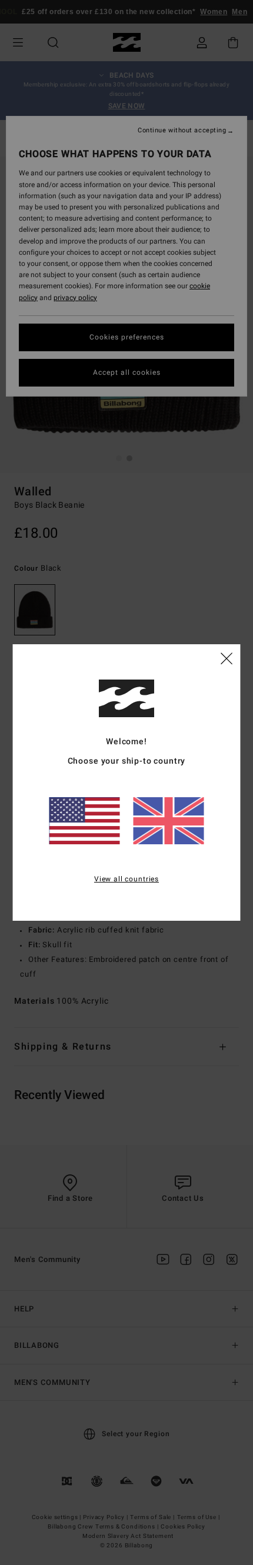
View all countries (126, 879)
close (226, 658)
